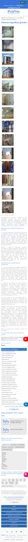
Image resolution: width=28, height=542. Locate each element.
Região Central (5, 444)
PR (24, 480)
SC (2, 483)
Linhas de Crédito (14, 519)
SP (20, 480)
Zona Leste (10, 447)
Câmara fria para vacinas (7, 392)
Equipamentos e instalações (10, 349)
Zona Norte (13, 444)
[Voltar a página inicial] (14, 13)
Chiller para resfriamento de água (9, 361)
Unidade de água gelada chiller (8, 378)
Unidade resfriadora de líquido (8, 380)
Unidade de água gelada (7, 376)
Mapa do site (14, 526)
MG (13, 480)
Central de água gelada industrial (9, 353)
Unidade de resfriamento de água (9, 398)
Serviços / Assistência (14, 516)
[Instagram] (16, 531)
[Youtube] (12, 531)
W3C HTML (6, 539)
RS (6, 483)
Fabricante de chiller (6, 396)
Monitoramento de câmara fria (8, 402)
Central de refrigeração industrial (9, 382)
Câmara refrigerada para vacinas (9, 394)
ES (17, 480)
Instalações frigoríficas (6, 363)
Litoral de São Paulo (7, 449)
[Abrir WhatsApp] (24, 538)
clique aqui (21, 337)
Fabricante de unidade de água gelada (10, 400)
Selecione (4, 480)
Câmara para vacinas (6, 390)
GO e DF (11, 483)
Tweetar (3, 345)
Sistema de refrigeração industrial (9, 369)
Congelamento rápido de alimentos (9, 384)
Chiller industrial (5, 359)
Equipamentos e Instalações (14, 513)
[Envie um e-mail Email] (20, 531)
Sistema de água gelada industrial (9, 365)
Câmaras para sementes (16, 429)
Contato (14, 522)
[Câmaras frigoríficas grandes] (8, 38)
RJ (9, 480)
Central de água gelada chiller (8, 351)
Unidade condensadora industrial (9, 388)
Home (14, 506)
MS (16, 483)
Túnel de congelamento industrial (9, 373)
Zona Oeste (21, 444)
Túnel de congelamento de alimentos (10, 371)
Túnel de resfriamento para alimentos (10, 375)
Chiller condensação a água (8, 355)
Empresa (14, 509)
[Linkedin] (7, 531)
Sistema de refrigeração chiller (8, 367)
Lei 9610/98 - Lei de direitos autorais (19, 493)
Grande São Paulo (19, 447)
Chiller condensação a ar (7, 357)
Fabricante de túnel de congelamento (10, 386)
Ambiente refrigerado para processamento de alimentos (14, 404)
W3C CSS (12, 539)
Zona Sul (4, 447)
